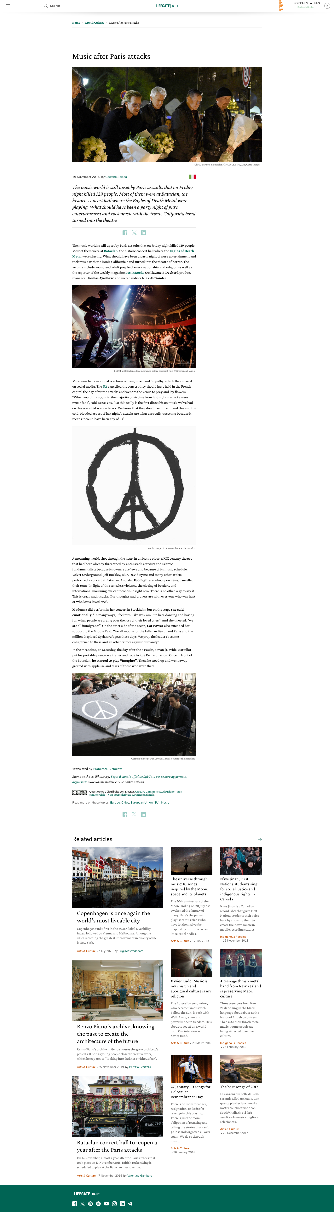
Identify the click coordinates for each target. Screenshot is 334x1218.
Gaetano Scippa (116, 177)
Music (165, 802)
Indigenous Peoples (233, 937)
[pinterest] (90, 1203)
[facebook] (74, 1203)
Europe (115, 802)
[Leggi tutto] (259, 839)
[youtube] (106, 1203)
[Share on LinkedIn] (143, 232)
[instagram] (114, 1203)
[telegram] (130, 1203)
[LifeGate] (167, 5)
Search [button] (55, 6)
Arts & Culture (86, 951)
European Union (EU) (145, 802)
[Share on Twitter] (134, 232)
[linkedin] (122, 1203)
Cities (125, 802)
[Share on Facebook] (125, 232)
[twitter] (82, 1203)
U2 (105, 386)
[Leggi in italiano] (192, 177)
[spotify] (98, 1203)
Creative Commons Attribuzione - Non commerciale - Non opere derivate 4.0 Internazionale (135, 793)
